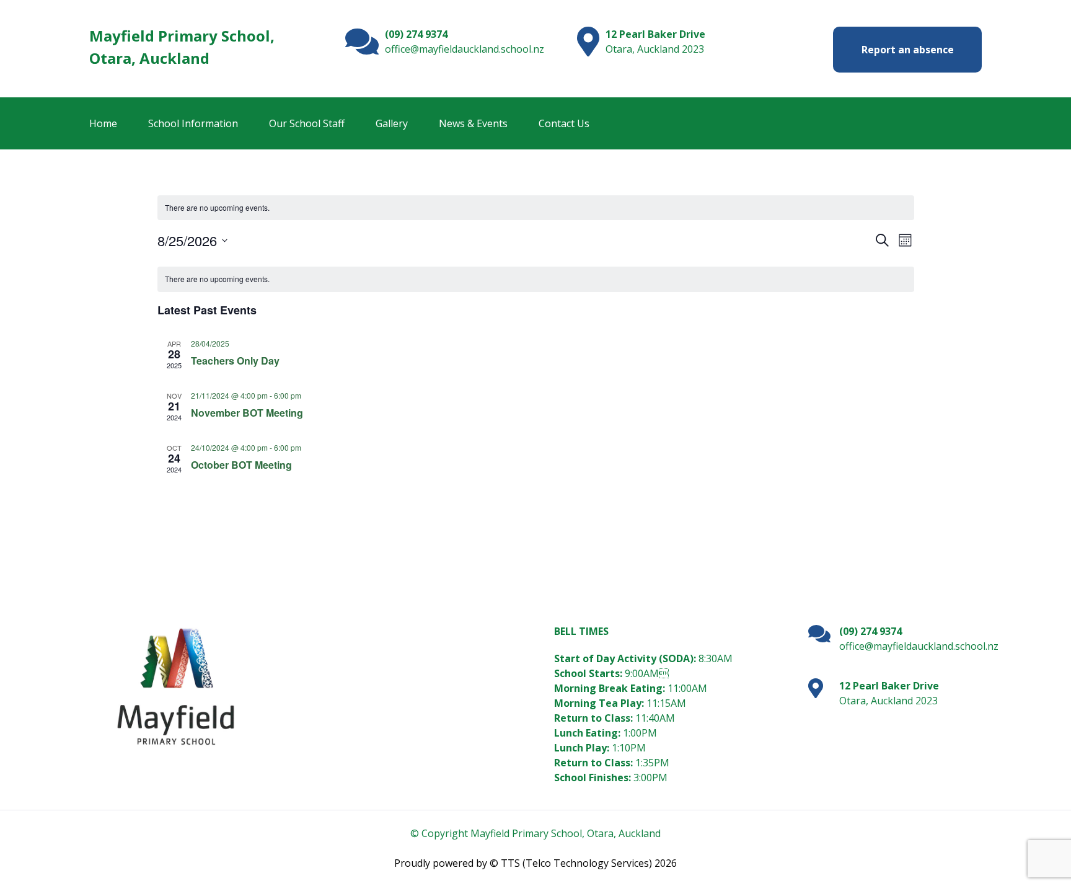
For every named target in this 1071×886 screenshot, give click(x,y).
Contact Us (564, 123)
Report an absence (908, 49)
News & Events (473, 123)
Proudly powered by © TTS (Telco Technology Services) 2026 (535, 863)
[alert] (535, 208)
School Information (193, 123)
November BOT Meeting (247, 412)
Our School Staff (307, 123)
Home (103, 123)
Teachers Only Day (235, 360)
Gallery (392, 123)
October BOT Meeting (241, 465)
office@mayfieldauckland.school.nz (464, 49)
